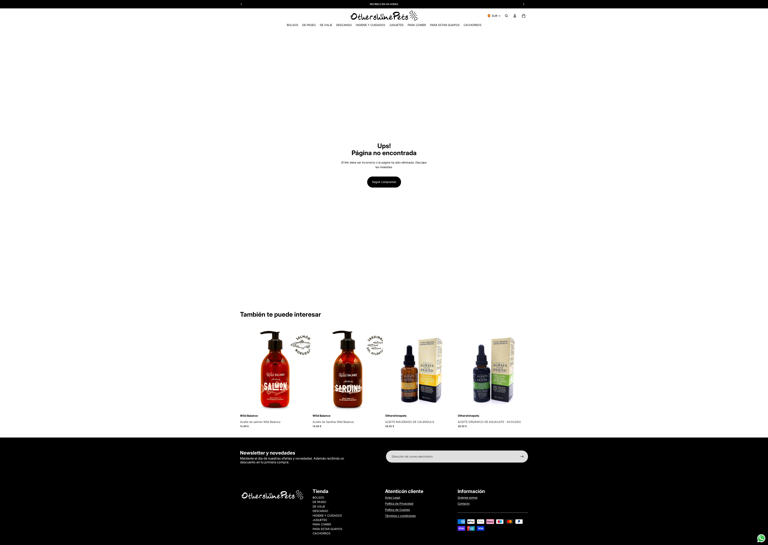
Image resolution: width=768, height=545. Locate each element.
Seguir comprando (384, 182)
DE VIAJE (319, 506)
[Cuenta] (514, 15)
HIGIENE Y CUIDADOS (327, 515)
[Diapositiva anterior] (319, 368)
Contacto (464, 503)
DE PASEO (319, 502)
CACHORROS (321, 533)
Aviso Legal (392, 497)
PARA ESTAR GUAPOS (327, 529)
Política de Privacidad (399, 503)
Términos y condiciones (400, 515)
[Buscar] (506, 15)
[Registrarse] (522, 456)
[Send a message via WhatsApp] (761, 538)
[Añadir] (304, 406)
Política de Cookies (397, 509)
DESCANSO (320, 511)
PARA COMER (322, 524)
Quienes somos (467, 497)
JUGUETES (320, 520)
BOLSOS (318, 497)
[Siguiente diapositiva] (377, 368)
